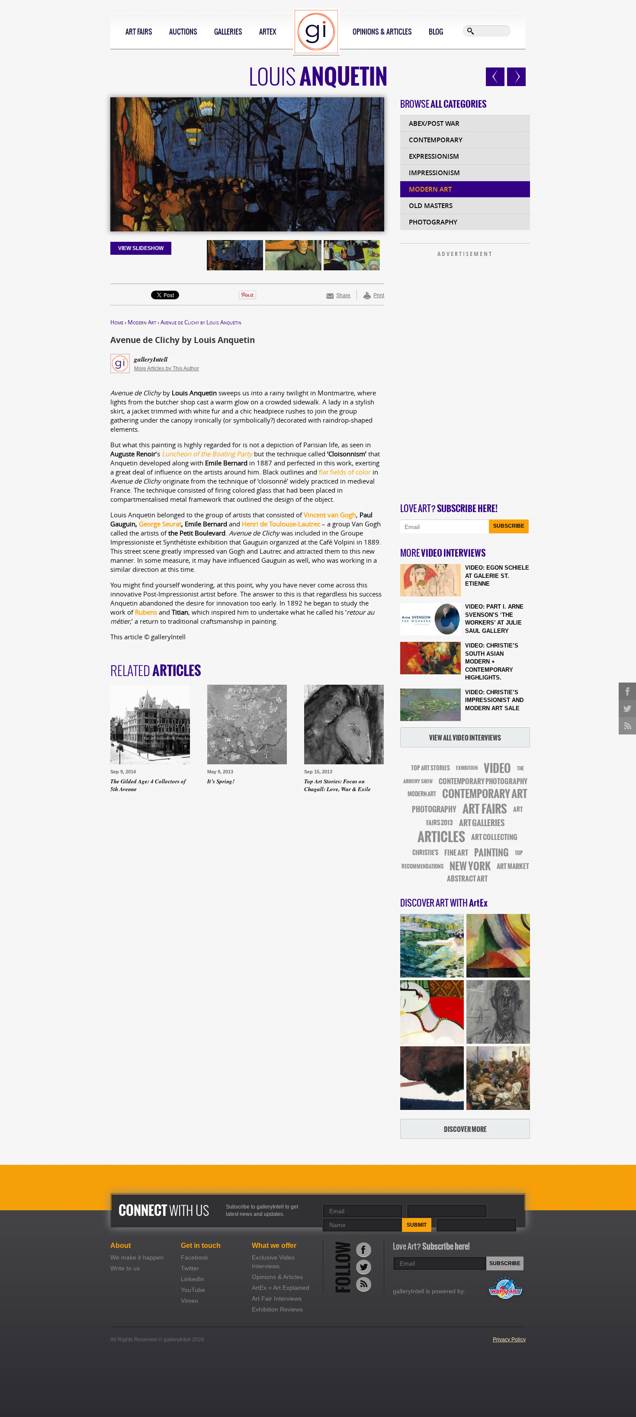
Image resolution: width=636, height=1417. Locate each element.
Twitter (190, 1268)
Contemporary (436, 139)
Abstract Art (467, 878)
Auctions (183, 31)
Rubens (146, 612)
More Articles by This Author (166, 368)
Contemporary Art (484, 793)
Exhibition (467, 768)
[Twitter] (363, 1266)
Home (116, 322)
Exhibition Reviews (277, 1309)
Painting (491, 852)
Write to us (125, 1268)
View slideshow (141, 248)
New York (470, 866)
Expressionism (434, 156)
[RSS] (363, 1284)
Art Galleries (481, 823)
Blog (436, 31)
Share (343, 295)
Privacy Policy (509, 1340)
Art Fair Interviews (277, 1298)
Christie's (425, 852)
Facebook (194, 1257)
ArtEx (267, 31)
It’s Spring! (220, 781)
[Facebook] (363, 1249)
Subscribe (508, 526)
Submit (417, 1225)
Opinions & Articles (382, 31)
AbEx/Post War (434, 123)
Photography (433, 222)
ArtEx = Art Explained (280, 1287)
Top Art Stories (430, 768)
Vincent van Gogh (330, 514)
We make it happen (137, 1257)
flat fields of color (345, 472)
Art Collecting (494, 837)
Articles (441, 836)
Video (497, 768)
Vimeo (189, 1300)
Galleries (228, 31)
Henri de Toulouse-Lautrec (281, 523)
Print (378, 295)
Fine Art (456, 852)
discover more (465, 1129)
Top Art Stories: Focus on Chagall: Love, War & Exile (337, 785)
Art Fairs (138, 31)
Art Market (513, 866)
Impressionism (434, 172)
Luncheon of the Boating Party (207, 453)
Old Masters (431, 205)
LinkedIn (192, 1279)
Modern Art (142, 322)
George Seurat (160, 523)
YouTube (193, 1289)
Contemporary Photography (483, 781)
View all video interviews (465, 738)
